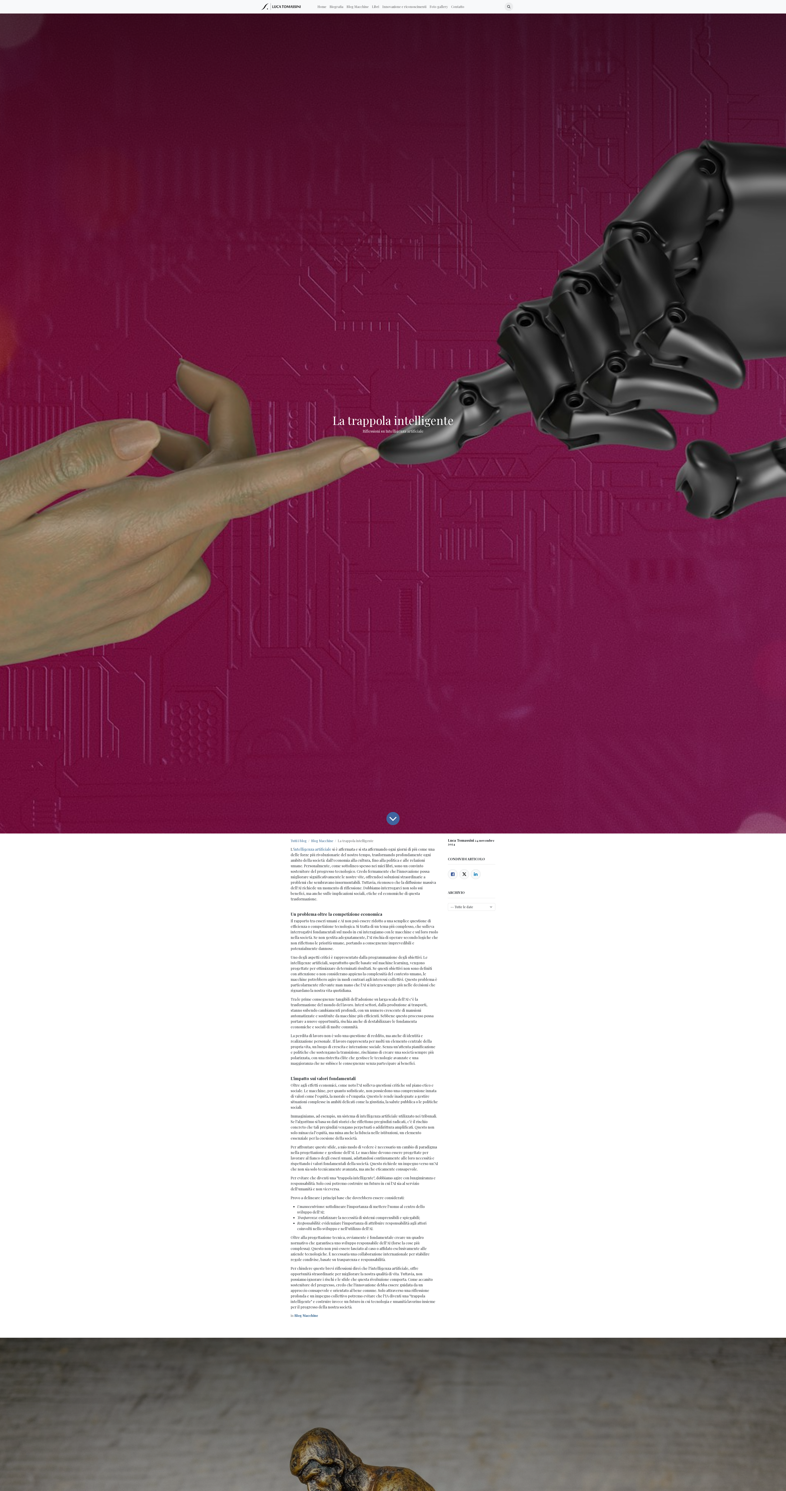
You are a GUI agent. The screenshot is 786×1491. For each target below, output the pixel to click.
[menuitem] (322, 7)
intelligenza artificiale (312, 849)
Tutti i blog (299, 841)
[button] (509, 6)
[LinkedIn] (476, 874)
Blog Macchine (322, 841)
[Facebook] (453, 874)
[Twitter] (464, 874)
